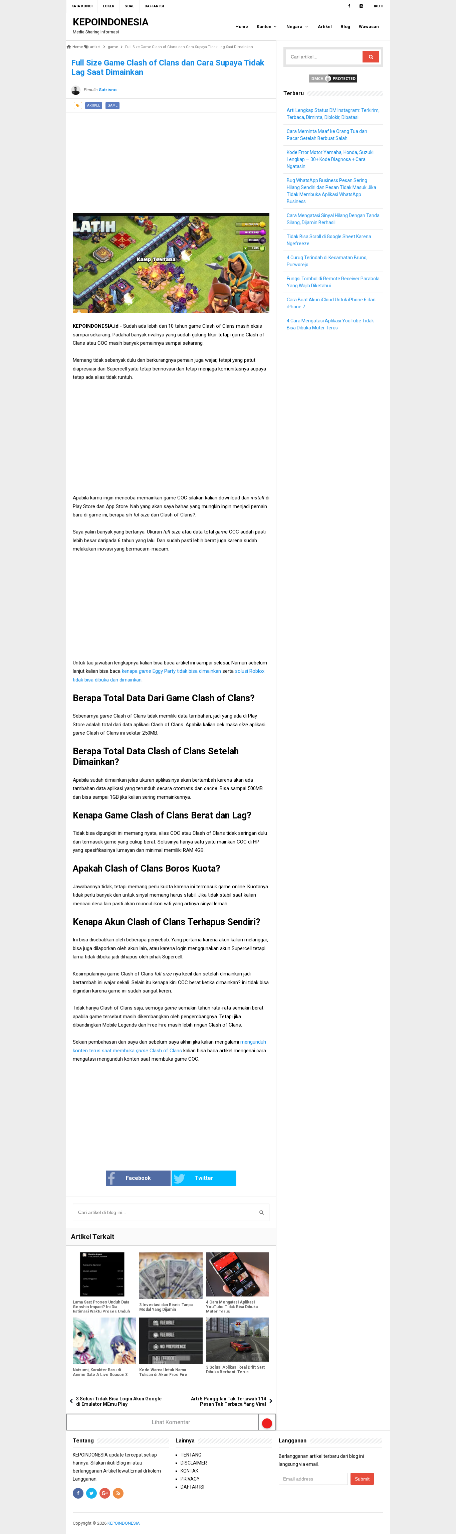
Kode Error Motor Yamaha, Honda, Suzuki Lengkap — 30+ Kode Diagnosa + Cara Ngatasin (330, 159)
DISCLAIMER (194, 1463)
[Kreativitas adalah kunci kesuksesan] (382, 1523)
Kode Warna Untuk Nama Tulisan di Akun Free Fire (163, 1372)
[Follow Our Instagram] (361, 6)
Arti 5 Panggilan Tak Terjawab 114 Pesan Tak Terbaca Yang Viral (228, 1401)
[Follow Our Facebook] (349, 6)
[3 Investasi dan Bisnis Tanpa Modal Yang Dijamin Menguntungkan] (170, 1275)
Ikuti (378, 6)
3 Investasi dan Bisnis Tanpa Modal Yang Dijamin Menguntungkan (166, 1309)
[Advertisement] (171, 159)
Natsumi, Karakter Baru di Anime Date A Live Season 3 (100, 1372)
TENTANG (191, 1455)
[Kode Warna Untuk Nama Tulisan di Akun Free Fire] (170, 1341)
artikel (93, 105)
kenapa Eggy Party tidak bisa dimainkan (172, 671)
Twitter (204, 1178)
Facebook (138, 1178)
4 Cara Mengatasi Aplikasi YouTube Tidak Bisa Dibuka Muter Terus (232, 1307)
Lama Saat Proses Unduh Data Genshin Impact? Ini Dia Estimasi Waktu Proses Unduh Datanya (101, 1309)
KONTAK (189, 1471)
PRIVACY (190, 1479)
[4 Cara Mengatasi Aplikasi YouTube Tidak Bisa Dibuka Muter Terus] (237, 1274)
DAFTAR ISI (192, 1487)
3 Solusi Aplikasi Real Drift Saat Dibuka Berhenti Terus (235, 1369)
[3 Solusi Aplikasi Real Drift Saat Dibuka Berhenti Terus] (237, 1340)
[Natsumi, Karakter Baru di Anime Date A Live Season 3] (104, 1341)
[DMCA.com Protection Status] (333, 78)
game (112, 105)
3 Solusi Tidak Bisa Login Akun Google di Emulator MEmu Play (119, 1401)
